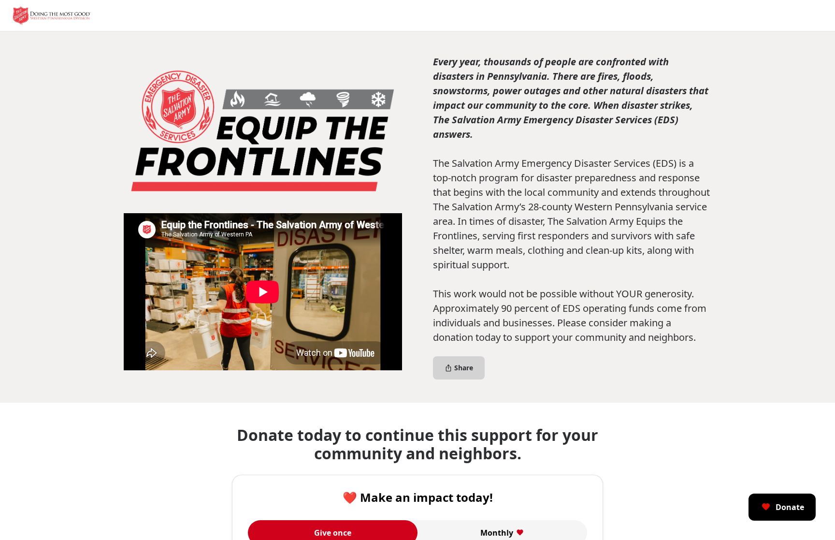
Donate (790, 507)
